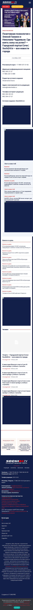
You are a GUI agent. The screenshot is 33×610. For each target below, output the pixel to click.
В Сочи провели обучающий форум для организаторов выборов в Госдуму (16, 169)
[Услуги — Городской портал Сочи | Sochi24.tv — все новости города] (16, 342)
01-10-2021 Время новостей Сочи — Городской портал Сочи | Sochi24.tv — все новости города (8, 447)
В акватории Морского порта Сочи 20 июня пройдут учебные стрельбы (14, 365)
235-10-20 (16, 477)
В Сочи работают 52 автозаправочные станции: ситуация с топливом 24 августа (15, 274)
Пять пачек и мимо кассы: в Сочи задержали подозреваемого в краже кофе (17, 192)
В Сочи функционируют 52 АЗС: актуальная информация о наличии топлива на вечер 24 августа (17, 184)
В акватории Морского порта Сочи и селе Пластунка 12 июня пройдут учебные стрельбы (16, 382)
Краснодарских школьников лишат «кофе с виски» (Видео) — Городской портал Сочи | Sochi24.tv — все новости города (24, 447)
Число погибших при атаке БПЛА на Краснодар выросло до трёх (14, 260)
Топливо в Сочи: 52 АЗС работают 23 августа (14, 293)
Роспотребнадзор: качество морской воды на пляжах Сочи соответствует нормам (18, 176)
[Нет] (31, 604)
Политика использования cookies (11, 501)
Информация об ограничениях (10, 499)
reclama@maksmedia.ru (8, 489)
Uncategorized (7, 30)
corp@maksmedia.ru (14, 491)
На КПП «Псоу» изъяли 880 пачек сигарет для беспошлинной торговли (18, 199)
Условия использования (8, 513)
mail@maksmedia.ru (7, 497)
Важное (6, 166)
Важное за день (9, 180)
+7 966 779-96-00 (13, 472)
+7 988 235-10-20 (19, 480)
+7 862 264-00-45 (23, 472)
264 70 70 (15, 474)
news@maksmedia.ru (16, 485)
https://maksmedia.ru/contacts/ (20, 487)
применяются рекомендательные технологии (17, 566)
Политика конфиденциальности (18, 511)
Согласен (16, 607)
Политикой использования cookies (21, 605)
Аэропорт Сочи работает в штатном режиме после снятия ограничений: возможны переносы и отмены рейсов (16, 267)
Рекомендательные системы (10, 502)
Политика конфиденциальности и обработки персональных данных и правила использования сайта (15, 506)
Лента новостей (9, 189)
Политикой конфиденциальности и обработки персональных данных (16, 603)
